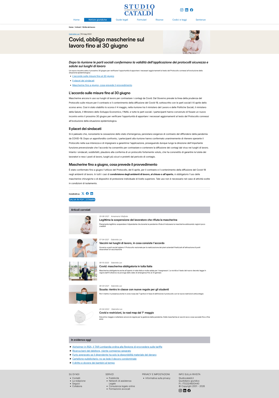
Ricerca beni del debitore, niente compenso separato (101, 350)
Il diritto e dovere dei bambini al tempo (93, 362)
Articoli (78, 27)
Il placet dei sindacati (83, 80)
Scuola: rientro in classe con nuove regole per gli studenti (134, 289)
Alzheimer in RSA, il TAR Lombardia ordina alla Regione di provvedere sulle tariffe (117, 346)
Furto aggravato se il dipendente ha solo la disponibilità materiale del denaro (114, 354)
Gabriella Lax (74, 34)
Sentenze (201, 19)
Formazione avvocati (119, 389)
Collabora (77, 386)
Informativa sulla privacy (157, 378)
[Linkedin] (186, 10)
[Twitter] (83, 193)
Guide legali (122, 19)
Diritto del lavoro (89, 27)
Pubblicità (114, 378)
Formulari (142, 19)
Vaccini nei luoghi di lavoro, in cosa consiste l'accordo (131, 243)
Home (76, 19)
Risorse (159, 19)
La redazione (79, 380)
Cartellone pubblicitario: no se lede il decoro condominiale (104, 358)
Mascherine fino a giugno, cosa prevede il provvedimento (102, 85)
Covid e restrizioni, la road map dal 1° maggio (126, 312)
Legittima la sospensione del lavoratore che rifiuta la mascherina (138, 219)
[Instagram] (181, 10)
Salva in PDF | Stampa (82, 199)
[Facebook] (191, 10)
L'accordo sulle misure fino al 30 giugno (93, 76)
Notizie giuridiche (98, 19)
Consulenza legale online (122, 386)
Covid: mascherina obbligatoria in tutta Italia (125, 266)
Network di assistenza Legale (120, 382)
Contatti (76, 378)
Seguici (76, 383)
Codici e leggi (179, 19)
